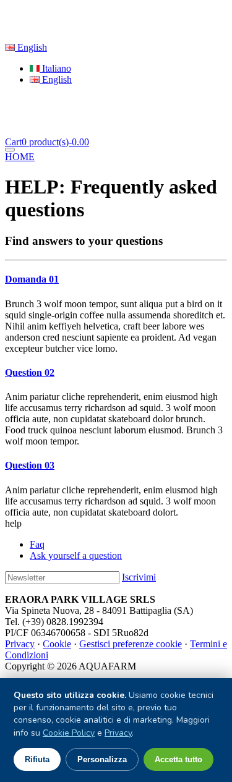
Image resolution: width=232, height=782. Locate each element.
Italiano (55, 68)
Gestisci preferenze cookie (130, 644)
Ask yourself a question (76, 555)
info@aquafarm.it (83, 26)
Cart (47, 142)
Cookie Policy (69, 733)
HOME (20, 156)
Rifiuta (37, 759)
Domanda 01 (32, 279)
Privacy (20, 644)
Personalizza (102, 759)
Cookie (57, 644)
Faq (37, 544)
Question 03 (29, 465)
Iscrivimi (139, 577)
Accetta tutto (178, 759)
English (31, 47)
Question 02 (29, 372)
